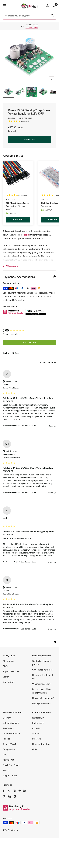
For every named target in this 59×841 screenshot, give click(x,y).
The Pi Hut (10, 199)
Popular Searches (11, 671)
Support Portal (10, 775)
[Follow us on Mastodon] (15, 796)
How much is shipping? (43, 698)
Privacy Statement (11, 733)
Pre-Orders (8, 728)
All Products (8, 661)
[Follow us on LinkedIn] (24, 791)
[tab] (48, 363)
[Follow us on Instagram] (14, 791)
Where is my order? (41, 683)
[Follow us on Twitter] (8, 791)
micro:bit (36, 728)
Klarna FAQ (8, 759)
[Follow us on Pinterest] (20, 791)
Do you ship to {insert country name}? (42, 691)
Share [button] (34, 425)
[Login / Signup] (47, 5)
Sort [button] (5, 353)
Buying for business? (41, 703)
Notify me (29, 139)
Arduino (36, 733)
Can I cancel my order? (42, 669)
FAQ (5, 754)
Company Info (9, 749)
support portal (44, 27)
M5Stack (36, 738)
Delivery (7, 717)
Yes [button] (22, 425)
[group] (29, 330)
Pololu (11, 118)
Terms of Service (10, 744)
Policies (6, 738)
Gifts (34, 749)
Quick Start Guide (11, 765)
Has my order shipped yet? (42, 677)
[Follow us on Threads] (4, 796)
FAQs (5, 666)
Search (6, 676)
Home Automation (41, 744)
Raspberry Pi (38, 717)
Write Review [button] (29, 342)
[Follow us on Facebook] (3, 791)
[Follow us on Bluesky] (9, 796)
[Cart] (54, 5)
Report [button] (27, 425)
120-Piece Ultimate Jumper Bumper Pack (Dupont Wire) (17, 206)
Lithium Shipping (11, 723)
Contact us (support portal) (41, 663)
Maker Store (38, 723)
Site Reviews (9, 682)
